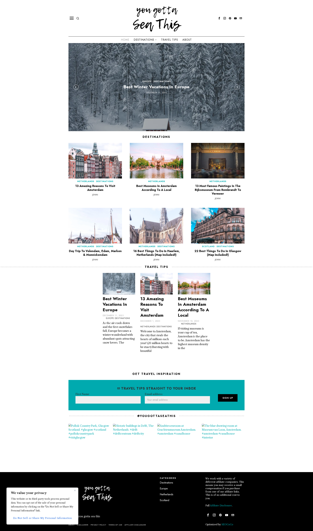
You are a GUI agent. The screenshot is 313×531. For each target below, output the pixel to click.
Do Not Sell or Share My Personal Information (42, 518)
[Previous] (76, 87)
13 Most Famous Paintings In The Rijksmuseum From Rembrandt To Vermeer (218, 190)
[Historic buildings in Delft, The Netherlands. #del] (134, 445)
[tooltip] (219, 18)
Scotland (208, 246)
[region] (42, 506)
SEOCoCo (227, 524)
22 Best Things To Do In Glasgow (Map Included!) (217, 253)
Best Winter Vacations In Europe (156, 87)
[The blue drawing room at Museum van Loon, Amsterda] (223, 445)
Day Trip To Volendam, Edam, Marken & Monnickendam (95, 253)
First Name (82, 394)
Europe (146, 81)
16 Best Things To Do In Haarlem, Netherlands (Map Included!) (156, 253)
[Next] (237, 87)
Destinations (162, 81)
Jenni (95, 194)
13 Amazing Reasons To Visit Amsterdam (95, 188)
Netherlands (85, 181)
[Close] (75, 490)
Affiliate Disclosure (221, 505)
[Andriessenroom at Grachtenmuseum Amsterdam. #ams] (178, 445)
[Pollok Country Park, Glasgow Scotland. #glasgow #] (89, 445)
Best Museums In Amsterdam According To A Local (156, 188)
